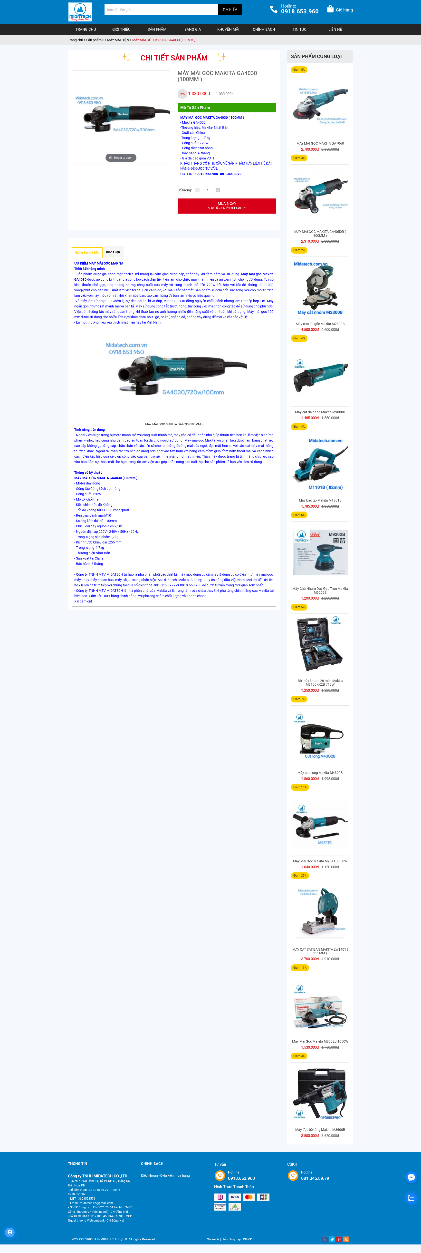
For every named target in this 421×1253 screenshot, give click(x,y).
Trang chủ (86, 29)
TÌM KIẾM (230, 9)
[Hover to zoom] (121, 117)
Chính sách (264, 29)
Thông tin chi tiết (86, 252)
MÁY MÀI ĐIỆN (118, 40)
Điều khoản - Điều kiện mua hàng (165, 1175)
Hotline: (300, 9)
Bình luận (113, 252)
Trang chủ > (77, 40)
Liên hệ (335, 29)
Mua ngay (227, 205)
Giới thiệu (121, 29)
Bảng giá (192, 29)
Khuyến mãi (228, 29)
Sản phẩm (157, 29)
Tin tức (299, 29)
